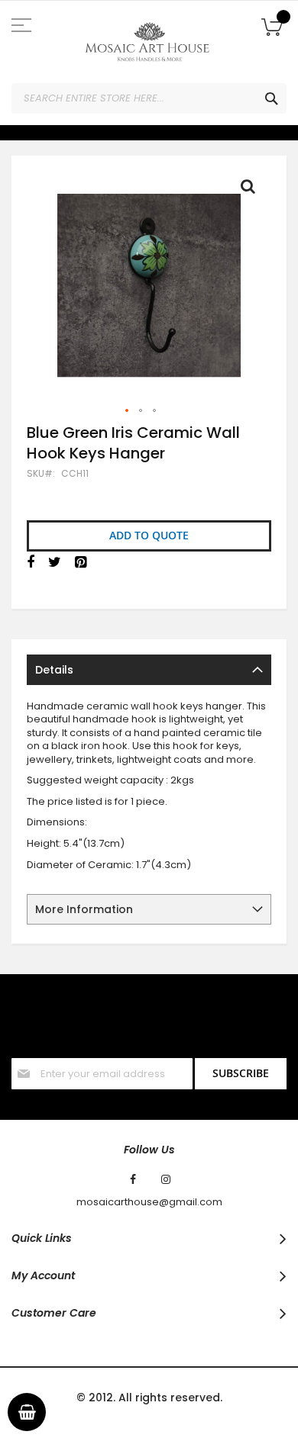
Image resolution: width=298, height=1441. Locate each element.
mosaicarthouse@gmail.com (149, 1202)
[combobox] (149, 98)
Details (54, 669)
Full (252, 190)
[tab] (149, 670)
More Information (84, 909)
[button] (127, 411)
